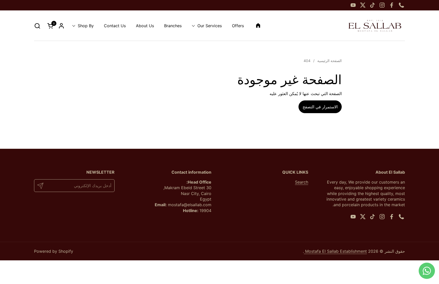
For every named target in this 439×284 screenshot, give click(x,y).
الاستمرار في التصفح (320, 106)
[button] (37, 26)
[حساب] (61, 26)
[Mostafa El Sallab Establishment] (375, 26)
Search (301, 182)
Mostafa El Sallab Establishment (335, 251)
